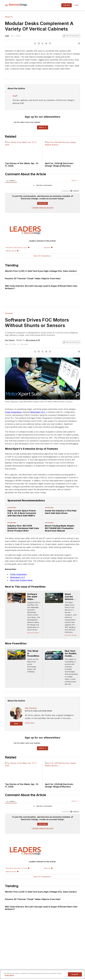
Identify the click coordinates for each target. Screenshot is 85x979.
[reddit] (46, 43)
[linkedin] (39, 43)
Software (9, 313)
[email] (50, 43)
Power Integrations (13, 412)
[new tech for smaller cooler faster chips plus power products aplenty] (54, 655)
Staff (7, 36)
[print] (79, 43)
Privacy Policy (9, 975)
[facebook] (35, 43)
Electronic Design (33, 632)
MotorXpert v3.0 (37, 412)
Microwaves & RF (33, 340)
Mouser (47, 247)
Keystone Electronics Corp (16, 247)
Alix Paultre (10, 340)
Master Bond (11, 251)
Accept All (75, 974)
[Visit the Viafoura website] (74, 191)
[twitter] (42, 43)
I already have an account (42, 207)
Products (9, 17)
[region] (42, 186)
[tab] (11, 180)
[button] (6, 5)
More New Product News (21, 580)
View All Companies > (42, 256)
